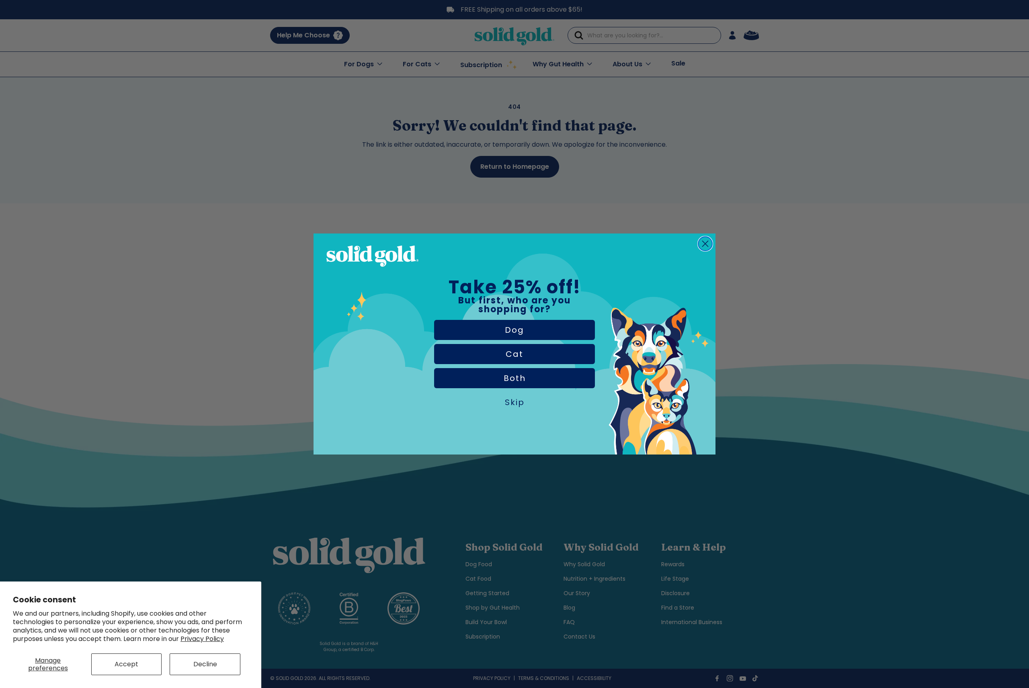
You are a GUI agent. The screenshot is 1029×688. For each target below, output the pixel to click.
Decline (205, 664)
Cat (514, 354)
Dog (514, 330)
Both (515, 378)
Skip (515, 402)
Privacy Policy (202, 638)
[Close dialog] (705, 244)
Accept (126, 664)
